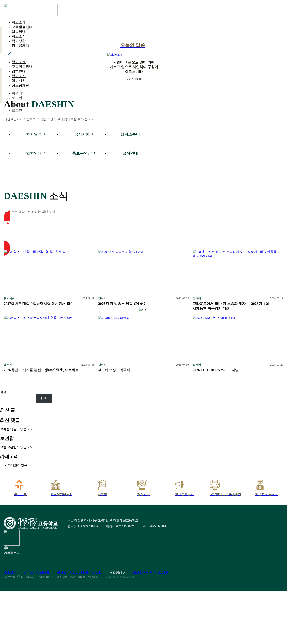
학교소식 (19, 36)
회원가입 (19, 93)
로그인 (17, 98)
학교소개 (19, 22)
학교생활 (19, 41)
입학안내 (19, 32)
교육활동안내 (22, 27)
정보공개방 (20, 46)
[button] (31, 54)
